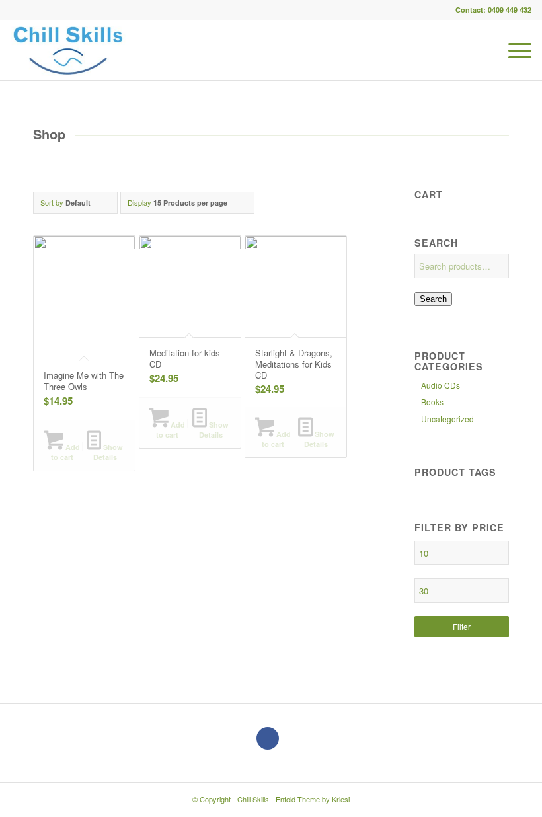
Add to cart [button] (65, 452)
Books (432, 401)
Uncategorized (447, 418)
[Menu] (513, 50)
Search (433, 299)
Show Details (108, 452)
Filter (462, 626)
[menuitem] (513, 50)
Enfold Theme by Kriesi (313, 799)
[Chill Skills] (68, 50)
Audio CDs (440, 385)
